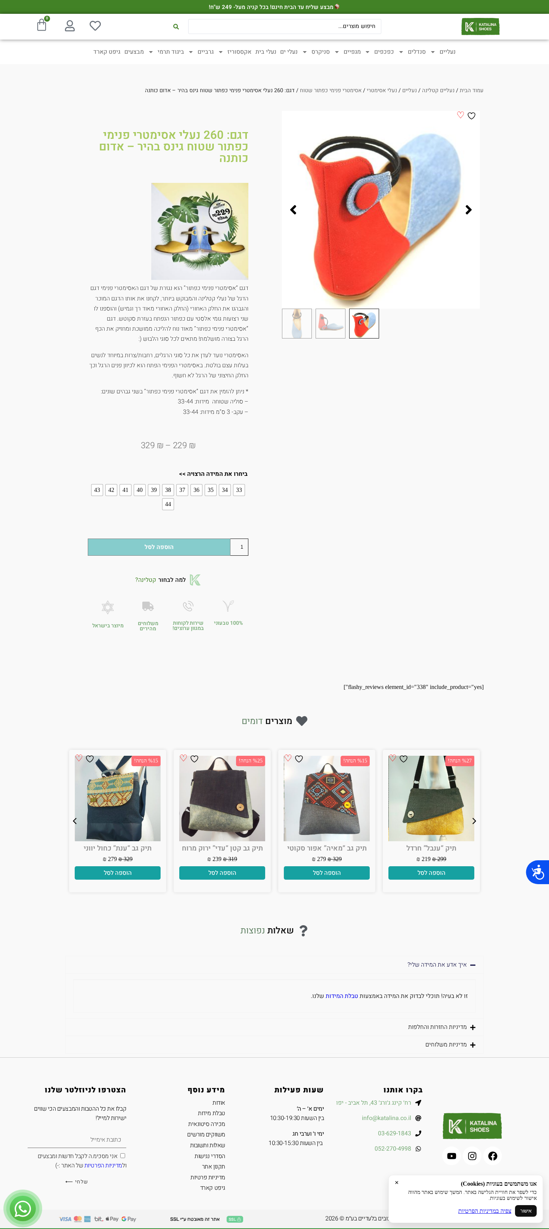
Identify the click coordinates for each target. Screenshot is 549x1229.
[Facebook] (492, 1156)
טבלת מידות (211, 1113)
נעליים (448, 51)
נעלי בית (265, 51)
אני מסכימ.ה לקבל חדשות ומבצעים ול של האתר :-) (82, 1161)
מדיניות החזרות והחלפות (437, 1027)
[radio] (239, 490)
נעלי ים (289, 51)
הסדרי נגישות (210, 1156)
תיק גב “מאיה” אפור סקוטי (118, 848)
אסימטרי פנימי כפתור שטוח (331, 90)
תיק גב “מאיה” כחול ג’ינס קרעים (326, 852)
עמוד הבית (472, 90)
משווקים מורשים (206, 1134)
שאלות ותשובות (207, 1145)
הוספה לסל (159, 547)
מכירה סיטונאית (206, 1124)
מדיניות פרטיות (207, 1177)
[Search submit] (176, 26)
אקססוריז (239, 51)
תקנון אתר (213, 1166)
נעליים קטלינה (438, 90)
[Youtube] (451, 1156)
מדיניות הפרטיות (103, 1165)
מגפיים (352, 51)
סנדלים (417, 51)
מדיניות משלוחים (446, 1044)
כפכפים (384, 51)
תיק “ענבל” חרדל (222, 848)
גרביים (206, 51)
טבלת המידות (342, 996)
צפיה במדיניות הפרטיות (484, 1211)
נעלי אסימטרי (382, 90)
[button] (468, 209)
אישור (525, 1211)
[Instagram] (472, 1156)
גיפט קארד (106, 51)
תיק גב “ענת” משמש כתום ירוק (432, 852)
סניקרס (320, 51)
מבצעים (134, 51)
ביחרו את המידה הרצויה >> (213, 474)
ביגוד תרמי (171, 51)
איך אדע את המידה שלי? (437, 964)
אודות (219, 1102)
